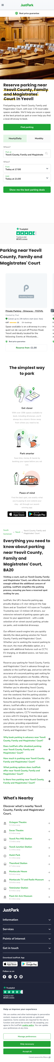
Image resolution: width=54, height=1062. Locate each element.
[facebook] (4, 976)
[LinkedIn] (21, 976)
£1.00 (26, 347)
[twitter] (15, 976)
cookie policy (28, 1025)
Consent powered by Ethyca (38, 1057)
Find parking (27, 127)
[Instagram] (10, 976)
